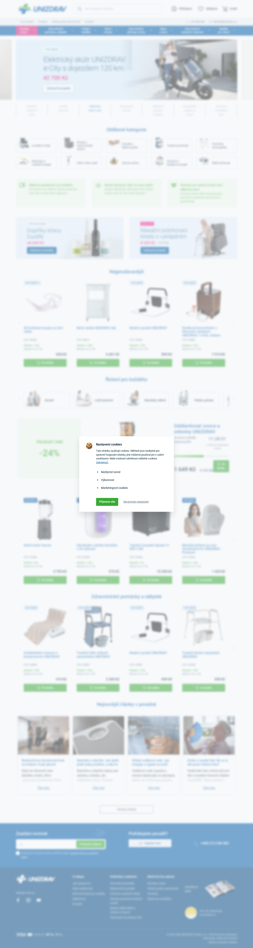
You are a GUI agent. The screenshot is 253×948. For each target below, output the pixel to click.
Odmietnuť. (102, 462)
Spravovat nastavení (136, 501)
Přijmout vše (107, 501)
